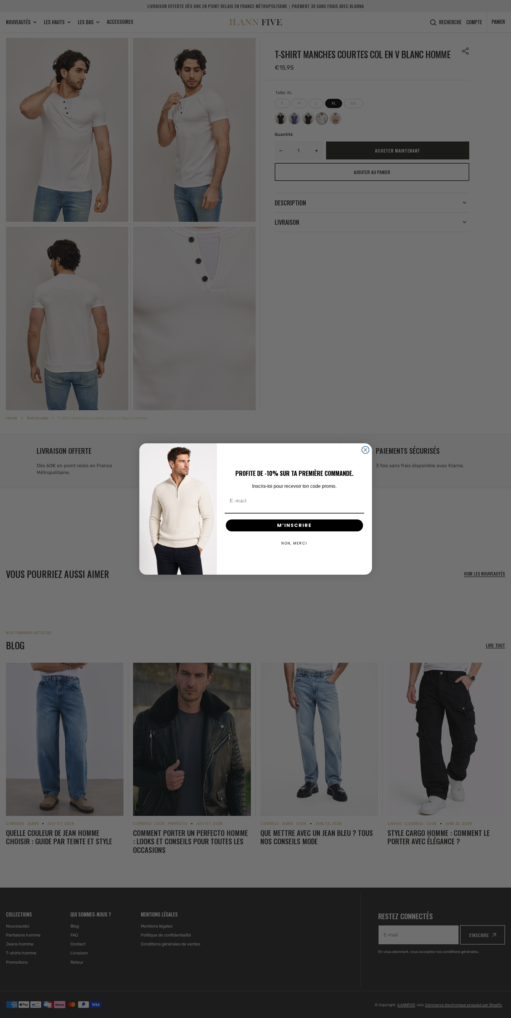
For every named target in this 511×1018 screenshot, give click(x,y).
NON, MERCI (294, 543)
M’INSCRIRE (294, 525)
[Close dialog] (365, 449)
